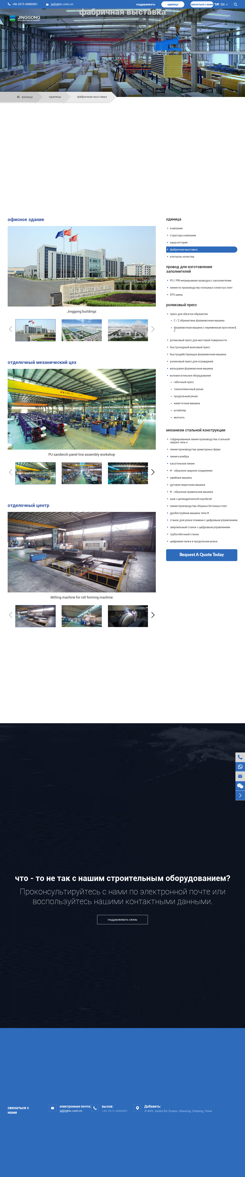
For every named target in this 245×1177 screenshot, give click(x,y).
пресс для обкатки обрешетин (189, 314)
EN (223, 4)
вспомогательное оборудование (190, 375)
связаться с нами (202, 4)
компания (176, 228)
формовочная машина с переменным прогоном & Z (205, 329)
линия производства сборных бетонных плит (198, 506)
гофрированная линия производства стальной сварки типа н (200, 441)
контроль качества (182, 256)
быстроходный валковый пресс (190, 347)
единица (172, 4)
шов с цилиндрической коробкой (191, 498)
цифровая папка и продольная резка (193, 541)
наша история (179, 242)
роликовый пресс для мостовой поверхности (198, 340)
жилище (27, 97)
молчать (179, 417)
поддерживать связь (122, 919)
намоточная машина (187, 403)
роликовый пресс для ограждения (191, 361)
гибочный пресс (184, 382)
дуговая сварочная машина (187, 484)
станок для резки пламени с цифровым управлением (203, 520)
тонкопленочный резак (188, 389)
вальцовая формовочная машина (191, 368)
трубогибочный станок (184, 534)
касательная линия (182, 463)
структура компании (183, 235)
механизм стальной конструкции (195, 430)
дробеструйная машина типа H (189, 513)
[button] (153, 472)
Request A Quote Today (202, 555)
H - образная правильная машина (191, 491)
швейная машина (181, 477)
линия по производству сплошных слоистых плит (201, 287)
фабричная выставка (92, 96)
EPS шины (176, 294)
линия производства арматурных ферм (195, 449)
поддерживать (145, 4)
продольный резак (186, 396)
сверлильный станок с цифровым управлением (200, 527)
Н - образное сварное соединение (191, 470)
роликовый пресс (181, 305)
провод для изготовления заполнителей (189, 269)
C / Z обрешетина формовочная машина (199, 320)
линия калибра (179, 456)
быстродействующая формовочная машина (198, 354)
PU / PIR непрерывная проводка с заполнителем (200, 280)
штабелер (180, 410)
